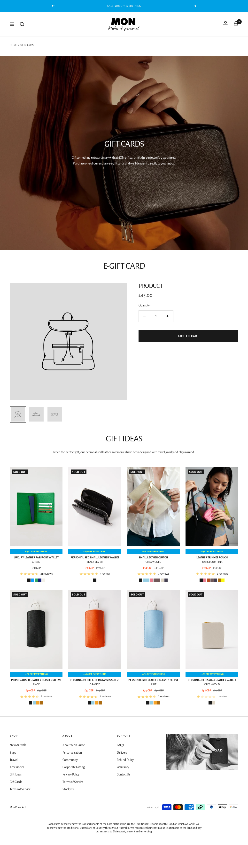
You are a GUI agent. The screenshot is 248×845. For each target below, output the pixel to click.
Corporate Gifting (73, 767)
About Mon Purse (73, 745)
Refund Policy (125, 760)
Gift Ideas (16, 774)
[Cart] (235, 24)
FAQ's (120, 745)
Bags (13, 752)
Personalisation (72, 752)
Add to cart (188, 336)
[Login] (225, 24)
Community (70, 760)
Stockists (68, 789)
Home (13, 45)
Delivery (122, 752)
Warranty (123, 767)
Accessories (17, 767)
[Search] (22, 24)
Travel (13, 760)
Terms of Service (20, 789)
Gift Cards (16, 782)
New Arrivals (18, 745)
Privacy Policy (70, 774)
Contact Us (123, 774)
